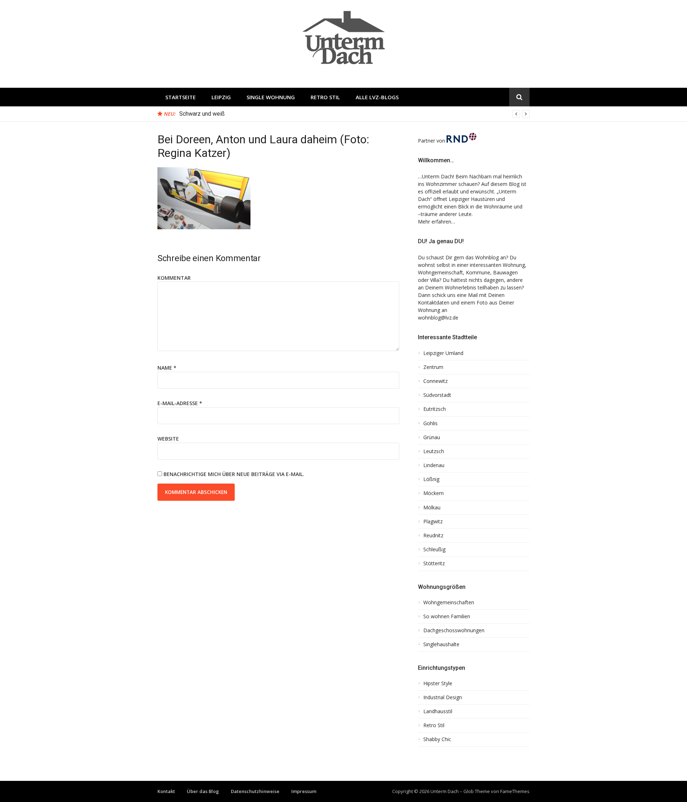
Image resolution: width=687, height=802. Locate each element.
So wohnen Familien (446, 616)
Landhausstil (437, 711)
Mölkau (431, 507)
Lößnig (431, 479)
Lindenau (433, 465)
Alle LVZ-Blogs (377, 97)
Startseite (180, 97)
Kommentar (174, 277)
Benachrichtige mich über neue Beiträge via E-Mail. (234, 474)
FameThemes (515, 791)
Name (166, 367)
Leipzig (221, 97)
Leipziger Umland (443, 353)
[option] (354, 114)
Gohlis (430, 423)
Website (168, 438)
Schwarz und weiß (202, 113)
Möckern (433, 493)
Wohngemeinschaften (448, 602)
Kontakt (166, 791)
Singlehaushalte (441, 644)
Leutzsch (433, 451)
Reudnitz (433, 535)
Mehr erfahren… (436, 221)
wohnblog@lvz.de (438, 317)
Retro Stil (325, 97)
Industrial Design (442, 697)
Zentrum (433, 367)
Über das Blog (203, 791)
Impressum (303, 791)
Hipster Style (437, 683)
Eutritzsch (434, 409)
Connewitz (435, 381)
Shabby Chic (437, 739)
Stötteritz (434, 563)
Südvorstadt (437, 395)
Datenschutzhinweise (255, 791)
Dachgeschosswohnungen (453, 630)
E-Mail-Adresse (179, 403)
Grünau (431, 437)
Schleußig (434, 549)
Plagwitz (433, 521)
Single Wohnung (271, 97)
